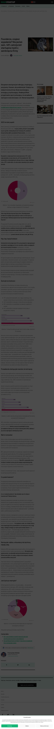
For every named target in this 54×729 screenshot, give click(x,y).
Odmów (27, 726)
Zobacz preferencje (44, 726)
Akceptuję (9, 726)
